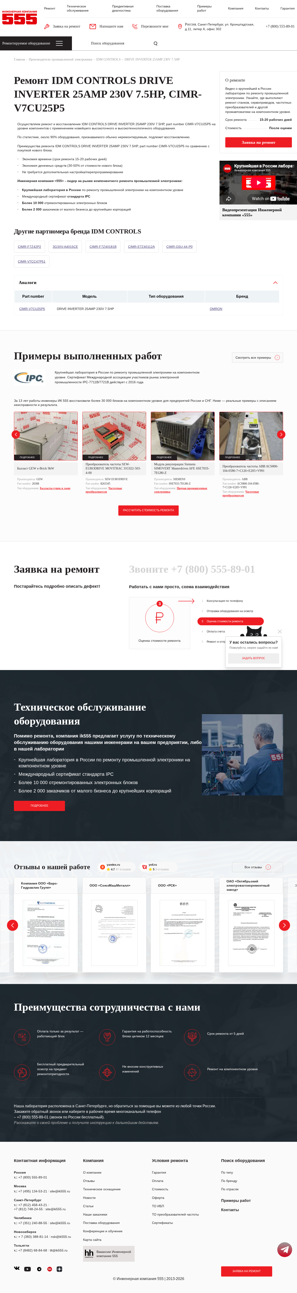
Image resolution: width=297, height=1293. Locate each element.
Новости (89, 1198)
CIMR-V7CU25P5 (32, 309)
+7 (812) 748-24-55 (28, 1209)
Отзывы (89, 1181)
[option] (46, 451)
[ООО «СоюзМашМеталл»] (114, 933)
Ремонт (49, 8)
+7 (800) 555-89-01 (280, 26)
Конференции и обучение (103, 1231)
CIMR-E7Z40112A (141, 247)
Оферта (158, 1198)
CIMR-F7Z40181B (103, 247)
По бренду (229, 1181)
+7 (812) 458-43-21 (32, 1205)
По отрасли (230, 1189)
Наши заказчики (95, 1214)
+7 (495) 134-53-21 (32, 1191)
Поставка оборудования (101, 1223)
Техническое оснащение (102, 1189)
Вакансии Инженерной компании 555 (114, 1254)
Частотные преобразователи (104, 490)
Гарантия (288, 8)
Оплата (157, 1181)
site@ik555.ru (60, 1191)
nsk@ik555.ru (61, 1237)
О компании (92, 1172)
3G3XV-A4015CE (65, 247)
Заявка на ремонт (246, 1271)
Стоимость (160, 1189)
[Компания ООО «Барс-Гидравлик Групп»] (46, 933)
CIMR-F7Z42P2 (29, 247)
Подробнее (39, 805)
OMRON (216, 309)
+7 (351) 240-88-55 (32, 1223)
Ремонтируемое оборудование (26, 43)
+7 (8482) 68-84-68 (32, 1250)
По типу (227, 1172)
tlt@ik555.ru (59, 1250)
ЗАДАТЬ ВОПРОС (253, 658)
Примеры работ (236, 1201)
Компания (235, 8)
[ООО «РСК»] (183, 933)
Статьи (88, 1206)
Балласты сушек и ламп (55, 488)
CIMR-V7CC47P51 (31, 261)
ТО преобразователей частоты (175, 1214)
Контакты (262, 8)
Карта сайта (92, 1240)
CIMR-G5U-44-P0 (179, 247)
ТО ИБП (158, 1206)
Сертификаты (162, 1223)
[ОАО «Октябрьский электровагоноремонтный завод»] (251, 933)
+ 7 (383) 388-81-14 (33, 1237)
